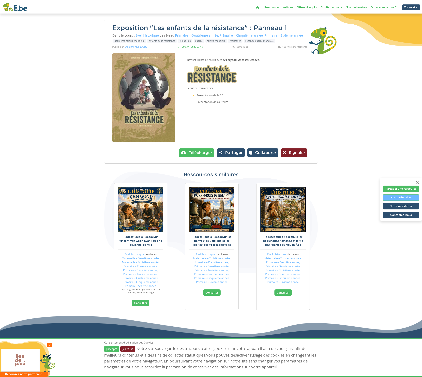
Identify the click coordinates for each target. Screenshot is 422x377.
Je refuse (127, 349)
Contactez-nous (401, 215)
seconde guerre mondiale (259, 40)
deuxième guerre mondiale (129, 40)
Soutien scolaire (331, 7)
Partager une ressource (401, 189)
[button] (262, 152)
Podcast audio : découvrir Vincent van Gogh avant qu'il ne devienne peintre (140, 241)
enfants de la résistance (162, 40)
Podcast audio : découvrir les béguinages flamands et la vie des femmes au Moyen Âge (283, 241)
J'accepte (111, 349)
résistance (235, 40)
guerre (199, 40)
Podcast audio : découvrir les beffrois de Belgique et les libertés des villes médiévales (212, 241)
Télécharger (200, 153)
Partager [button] (233, 153)
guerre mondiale (216, 40)
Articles (288, 7)
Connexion (411, 7)
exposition (185, 40)
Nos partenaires (356, 7)
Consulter (140, 303)
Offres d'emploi (307, 7)
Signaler (296, 153)
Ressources (271, 7)
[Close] (417, 182)
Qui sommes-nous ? (384, 7)
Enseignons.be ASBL (135, 46)
